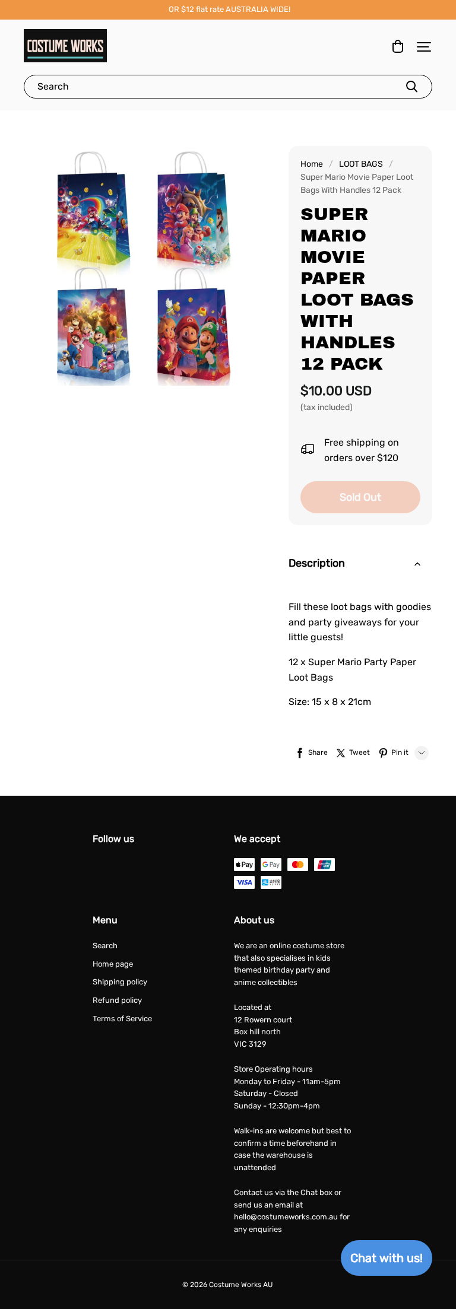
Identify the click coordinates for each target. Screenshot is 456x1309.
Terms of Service (122, 1018)
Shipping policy (120, 981)
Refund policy (117, 1000)
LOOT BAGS (361, 164)
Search (105, 945)
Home (311, 164)
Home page (113, 963)
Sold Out (360, 497)
